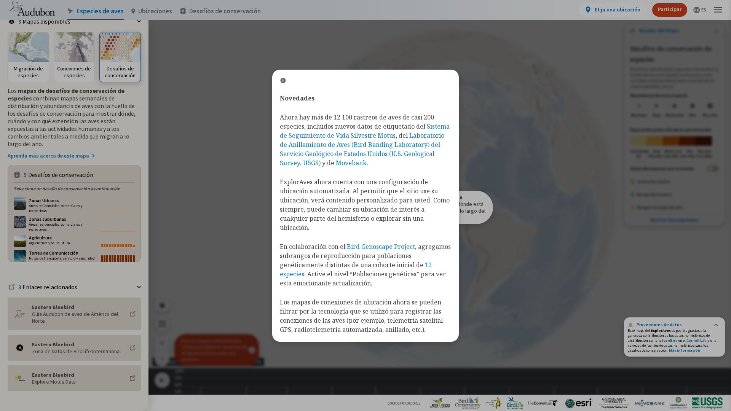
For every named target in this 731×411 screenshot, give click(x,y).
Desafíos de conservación (225, 11)
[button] (674, 324)
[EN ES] (700, 9)
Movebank (351, 163)
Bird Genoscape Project (381, 246)
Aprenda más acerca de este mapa (48, 155)
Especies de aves (100, 11)
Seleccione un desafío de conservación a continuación (67, 188)
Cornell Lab (696, 340)
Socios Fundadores (404, 403)
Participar (670, 9)
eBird (673, 340)
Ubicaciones (155, 11)
